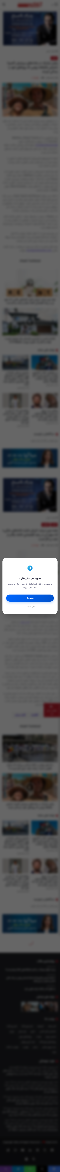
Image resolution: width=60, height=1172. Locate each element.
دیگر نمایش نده (30, 606)
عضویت (30, 598)
